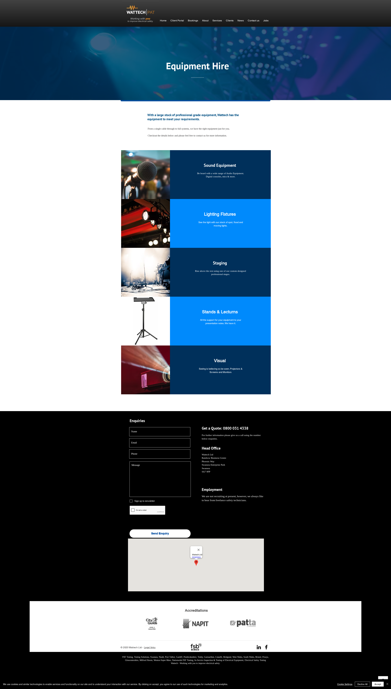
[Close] (387, 684)
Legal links (150, 647)
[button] (193, 19)
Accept (378, 684)
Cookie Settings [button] (344, 684)
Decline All (362, 684)
